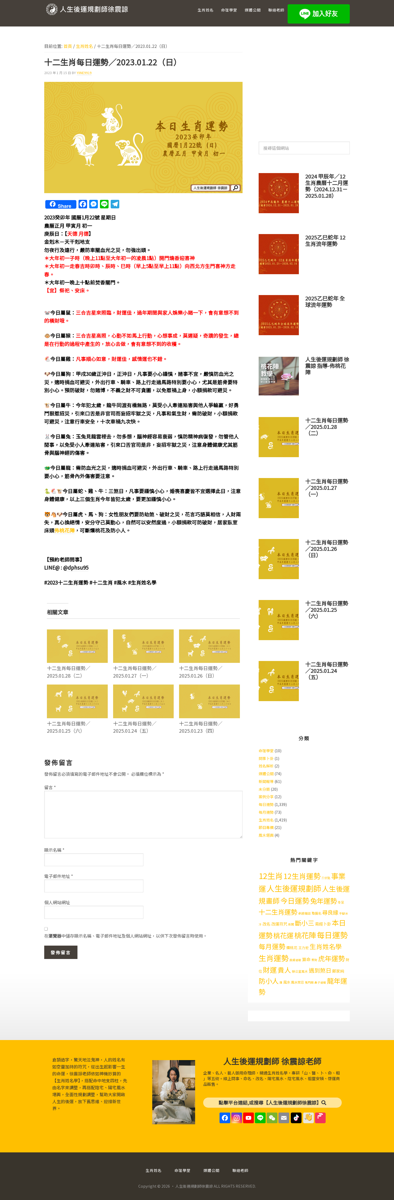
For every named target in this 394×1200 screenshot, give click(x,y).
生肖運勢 (274, 957)
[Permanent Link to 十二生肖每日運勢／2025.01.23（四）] (209, 688)
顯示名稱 (54, 850)
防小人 (269, 980)
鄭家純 (338, 971)
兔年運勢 (323, 900)
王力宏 (303, 947)
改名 (266, 924)
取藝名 (316, 913)
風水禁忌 (297, 982)
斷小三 (304, 922)
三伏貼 (325, 878)
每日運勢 (266, 804)
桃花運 (283, 935)
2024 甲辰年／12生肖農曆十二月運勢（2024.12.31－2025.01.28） (326, 185)
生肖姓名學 (326, 946)
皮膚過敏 (295, 960)
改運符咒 (279, 924)
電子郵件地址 (58, 876)
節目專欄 (266, 827)
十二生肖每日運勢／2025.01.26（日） (200, 671)
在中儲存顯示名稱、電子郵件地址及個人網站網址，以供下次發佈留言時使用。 (125, 936)
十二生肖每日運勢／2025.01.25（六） (68, 727)
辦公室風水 (300, 971)
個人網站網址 (57, 902)
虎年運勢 (331, 958)
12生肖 (271, 875)
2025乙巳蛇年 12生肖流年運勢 (325, 240)
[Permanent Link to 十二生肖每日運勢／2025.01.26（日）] (209, 633)
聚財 (314, 960)
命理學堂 (266, 750)
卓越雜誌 (304, 913)
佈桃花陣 (64, 530)
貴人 (284, 969)
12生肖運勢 (302, 876)
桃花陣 (305, 935)
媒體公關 (266, 773)
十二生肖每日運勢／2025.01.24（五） (135, 727)
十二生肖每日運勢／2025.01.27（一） (135, 671)
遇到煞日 (320, 970)
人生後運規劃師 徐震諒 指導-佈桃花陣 (327, 365)
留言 (50, 787)
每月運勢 (266, 812)
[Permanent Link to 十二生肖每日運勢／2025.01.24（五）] (143, 688)
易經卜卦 (323, 924)
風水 (286, 982)
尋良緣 (330, 912)
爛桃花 (292, 947)
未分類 (264, 789)
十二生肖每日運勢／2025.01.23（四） (200, 727)
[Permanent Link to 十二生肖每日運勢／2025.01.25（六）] (77, 688)
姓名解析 (266, 766)
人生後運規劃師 (294, 888)
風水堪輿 (266, 835)
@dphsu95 (75, 567)
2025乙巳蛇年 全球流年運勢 (325, 301)
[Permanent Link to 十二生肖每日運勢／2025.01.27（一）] (143, 633)
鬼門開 (309, 982)
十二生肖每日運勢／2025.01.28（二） (68, 671)
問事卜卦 (266, 758)
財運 (270, 969)
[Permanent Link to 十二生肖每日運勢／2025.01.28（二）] (77, 633)
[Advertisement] (304, 85)
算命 (306, 959)
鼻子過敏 (320, 982)
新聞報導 (266, 781)
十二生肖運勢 (278, 911)
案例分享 (266, 796)
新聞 (291, 924)
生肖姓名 (266, 820)
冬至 (341, 902)
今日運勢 (294, 900)
